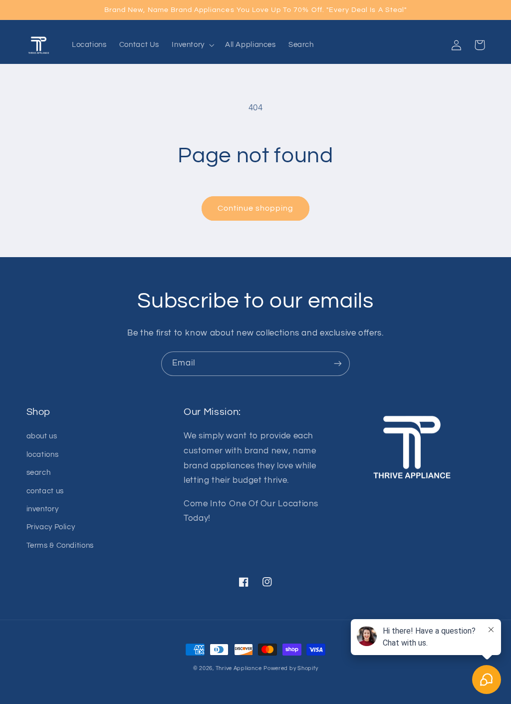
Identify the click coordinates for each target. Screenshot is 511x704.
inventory (42, 509)
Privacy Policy (50, 527)
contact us (45, 491)
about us (41, 436)
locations (42, 454)
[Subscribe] (337, 364)
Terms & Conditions (60, 545)
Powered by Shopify (290, 668)
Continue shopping (256, 208)
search (38, 472)
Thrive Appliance (239, 668)
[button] (192, 45)
